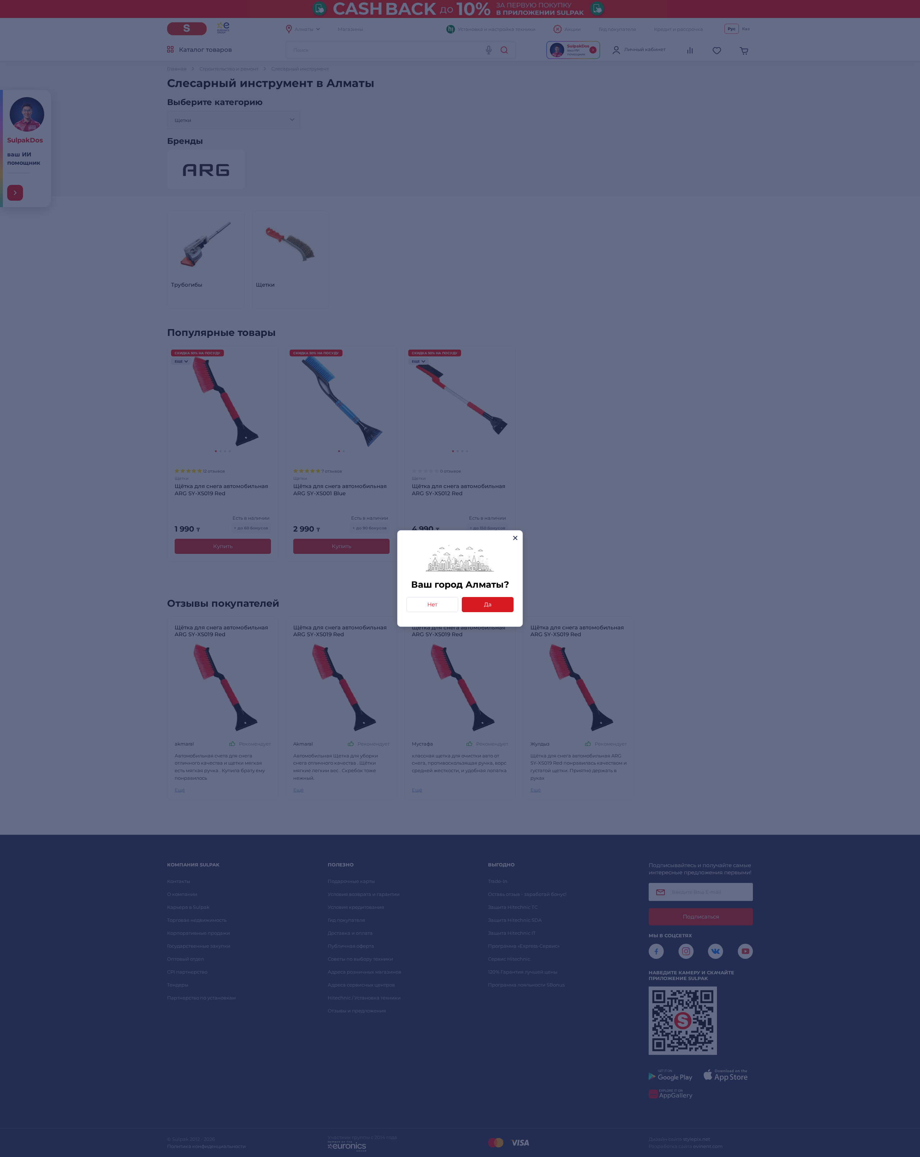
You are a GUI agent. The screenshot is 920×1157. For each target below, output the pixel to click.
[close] (515, 537)
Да (488, 604)
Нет (432, 604)
